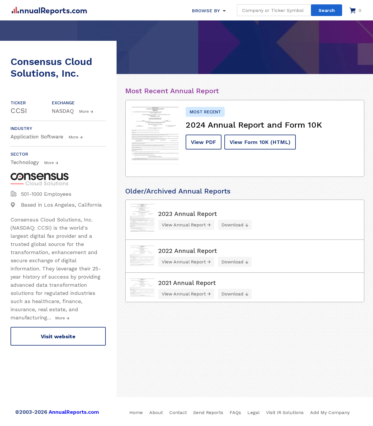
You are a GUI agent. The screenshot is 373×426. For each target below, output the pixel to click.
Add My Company (330, 412)
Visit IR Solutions (285, 412)
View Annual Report (184, 225)
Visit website (58, 336)
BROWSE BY (206, 10)
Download (232, 225)
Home (136, 412)
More (84, 111)
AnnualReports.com (74, 412)
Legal (253, 412)
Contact (178, 412)
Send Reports (208, 412)
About (156, 412)
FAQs (235, 412)
